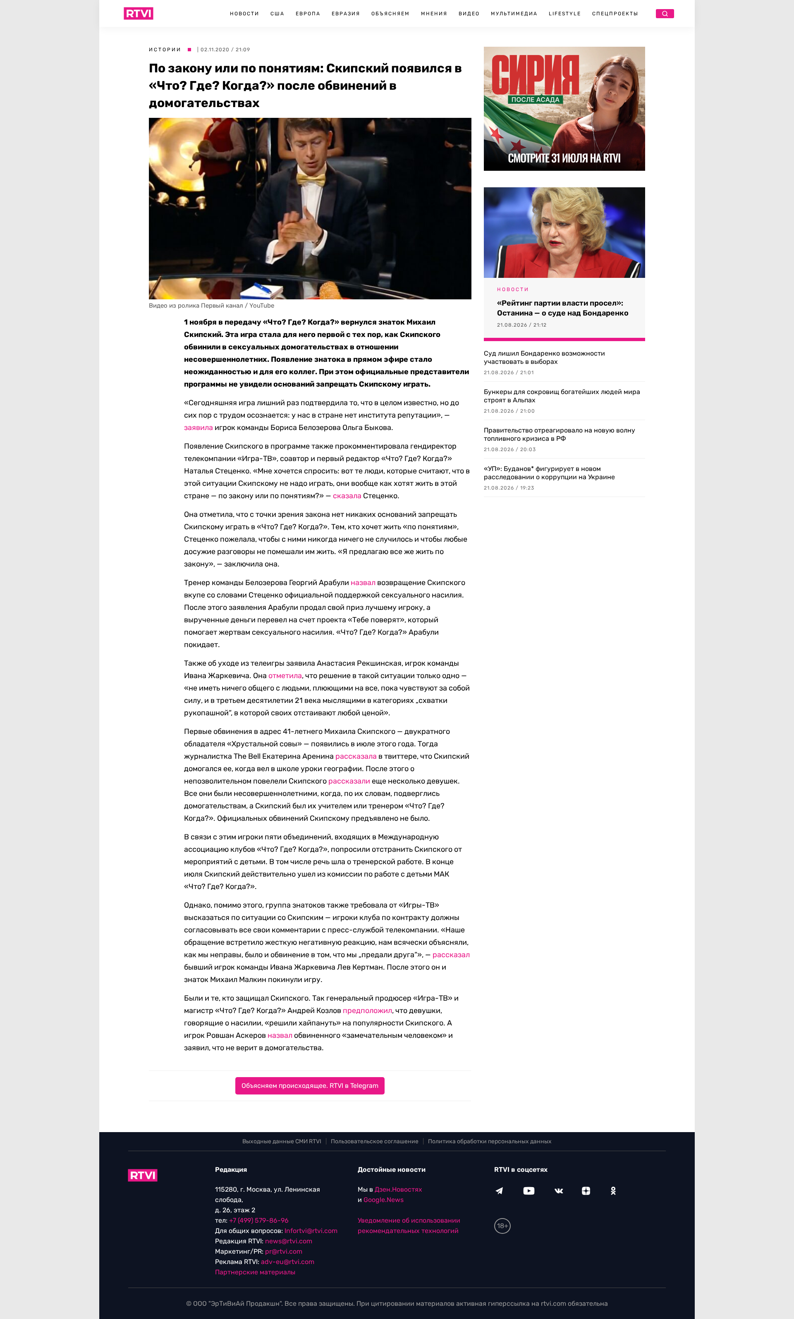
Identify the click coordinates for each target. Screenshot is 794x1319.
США (277, 14)
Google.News (384, 1200)
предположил (367, 1010)
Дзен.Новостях (398, 1189)
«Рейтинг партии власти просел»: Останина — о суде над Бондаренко (563, 308)
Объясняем (390, 14)
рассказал (451, 954)
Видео (469, 14)
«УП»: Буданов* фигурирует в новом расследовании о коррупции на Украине (549, 473)
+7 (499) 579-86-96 (259, 1220)
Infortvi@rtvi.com (311, 1231)
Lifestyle (565, 14)
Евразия (346, 14)
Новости (244, 14)
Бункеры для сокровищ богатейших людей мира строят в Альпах (562, 396)
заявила (198, 427)
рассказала (356, 756)
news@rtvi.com (288, 1241)
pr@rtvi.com (283, 1251)
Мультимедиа (514, 14)
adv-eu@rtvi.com (287, 1262)
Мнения (434, 14)
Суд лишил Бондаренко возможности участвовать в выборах (544, 357)
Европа (308, 14)
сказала (347, 495)
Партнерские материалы (255, 1272)
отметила (285, 675)
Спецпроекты (615, 14)
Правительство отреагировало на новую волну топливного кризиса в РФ (559, 434)
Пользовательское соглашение (375, 1141)
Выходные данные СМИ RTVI (281, 1141)
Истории (165, 50)
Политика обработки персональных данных (490, 1141)
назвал (363, 582)
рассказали (349, 781)
